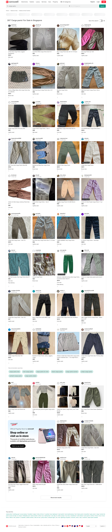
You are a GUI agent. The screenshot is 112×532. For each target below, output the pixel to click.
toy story (67, 515)
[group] (31, 435)
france (96, 515)
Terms (53, 525)
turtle (39, 515)
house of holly (13, 515)
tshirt (59, 515)
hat (75, 514)
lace (100, 515)
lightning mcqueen (65, 517)
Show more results (56, 497)
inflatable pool (26, 515)
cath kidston (80, 515)
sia (56, 517)
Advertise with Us (47, 525)
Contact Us (27, 525)
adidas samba (29, 517)
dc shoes (19, 515)
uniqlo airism (9, 514)
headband (73, 515)
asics (77, 517)
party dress (44, 517)
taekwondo (47, 515)
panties (47, 514)
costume (85, 517)
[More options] (8, 59)
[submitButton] (102, 6)
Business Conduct (22, 527)
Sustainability (36, 525)
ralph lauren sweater (93, 517)
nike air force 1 (40, 514)
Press (31, 525)
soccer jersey (23, 514)
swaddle (23, 517)
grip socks (92, 514)
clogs (97, 514)
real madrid (61, 514)
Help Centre (21, 525)
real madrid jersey (69, 514)
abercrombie (34, 515)
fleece (11, 517)
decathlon (86, 514)
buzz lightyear (53, 514)
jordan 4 (18, 517)
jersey (62, 515)
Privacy (57, 525)
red (59, 517)
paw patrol (86, 515)
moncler (73, 517)
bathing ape (16, 514)
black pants (80, 514)
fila (14, 517)
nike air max (37, 517)
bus (43, 515)
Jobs (41, 525)
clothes (92, 515)
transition (30, 514)
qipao (34, 514)
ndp (81, 517)
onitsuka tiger (51, 517)
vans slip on (54, 515)
